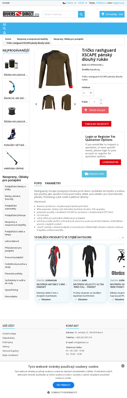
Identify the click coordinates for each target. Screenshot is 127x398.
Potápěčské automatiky (11, 207)
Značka (85, 69)
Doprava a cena (94, 174)
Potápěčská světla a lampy (15, 233)
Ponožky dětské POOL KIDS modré (16, 145)
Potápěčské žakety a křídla (15, 188)
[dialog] (63, 380)
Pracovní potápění (14, 257)
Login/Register (110, 162)
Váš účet (8, 326)
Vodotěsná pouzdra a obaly (16, 265)
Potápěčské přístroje (15, 215)
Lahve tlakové (12, 241)
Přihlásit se (101, 2)
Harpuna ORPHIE (14, 168)
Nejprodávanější (15, 50)
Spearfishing (11, 289)
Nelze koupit (94, 110)
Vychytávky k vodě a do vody (15, 282)
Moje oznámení (10, 355)
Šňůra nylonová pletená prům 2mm (16, 75)
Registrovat (118, 2)
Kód (84, 64)
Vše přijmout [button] (64, 385)
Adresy (6, 346)
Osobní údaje (9, 333)
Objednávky (8, 337)
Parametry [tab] (53, 183)
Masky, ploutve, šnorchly (13, 197)
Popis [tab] (38, 183)
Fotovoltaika (11, 296)
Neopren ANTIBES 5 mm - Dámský (51, 285)
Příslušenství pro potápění (13, 249)
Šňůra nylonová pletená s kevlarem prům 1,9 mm (16, 121)
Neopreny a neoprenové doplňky (15, 223)
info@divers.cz (81, 342)
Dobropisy (7, 342)
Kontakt (6, 2)
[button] (63, 392)
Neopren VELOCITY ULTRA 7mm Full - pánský (88, 285)
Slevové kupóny (10, 350)
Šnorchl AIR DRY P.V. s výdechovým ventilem (16, 98)
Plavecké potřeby (13, 273)
